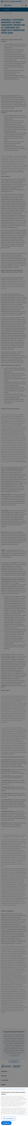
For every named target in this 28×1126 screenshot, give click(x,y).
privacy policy (21, 1113)
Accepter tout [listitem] (6, 1123)
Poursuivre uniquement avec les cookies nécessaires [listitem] (13, 1089)
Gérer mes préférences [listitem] (8, 1118)
